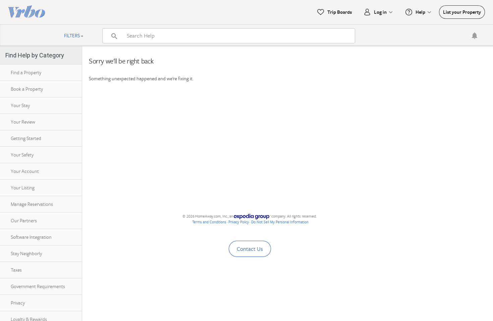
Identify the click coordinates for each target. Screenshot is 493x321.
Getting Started (26, 138)
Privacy (18, 303)
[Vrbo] (26, 12)
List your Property (462, 12)
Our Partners (24, 220)
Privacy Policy (238, 221)
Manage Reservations (32, 204)
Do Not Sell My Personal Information (280, 221)
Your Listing (23, 187)
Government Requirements (38, 286)
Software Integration (31, 237)
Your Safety (22, 154)
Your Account (25, 171)
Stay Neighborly (26, 253)
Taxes (16, 270)
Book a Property (27, 89)
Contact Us (250, 249)
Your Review (23, 122)
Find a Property (26, 72)
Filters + (74, 35)
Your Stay (20, 105)
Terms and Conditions (209, 221)
